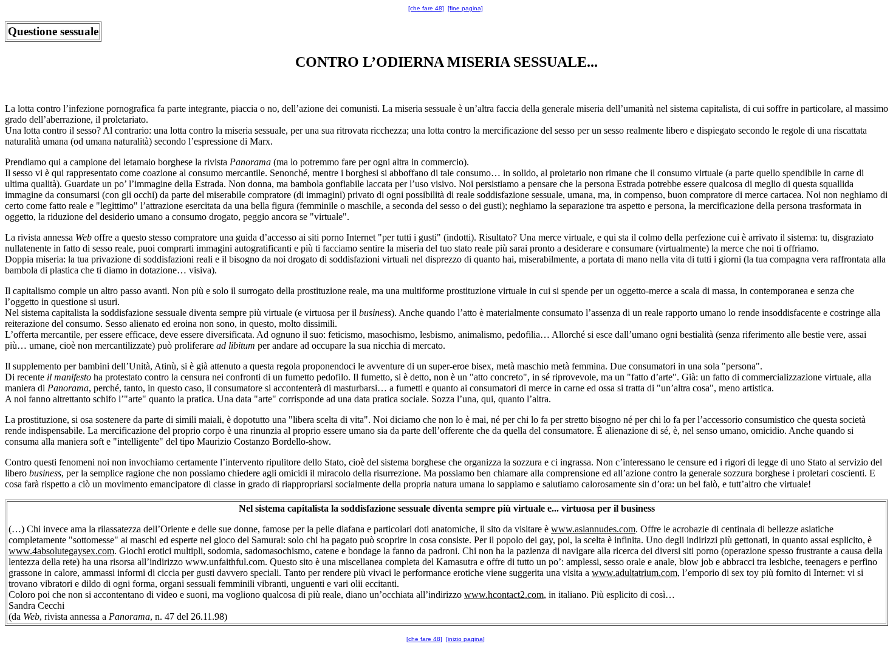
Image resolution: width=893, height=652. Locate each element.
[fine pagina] (465, 8)
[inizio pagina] (465, 639)
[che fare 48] (426, 8)
